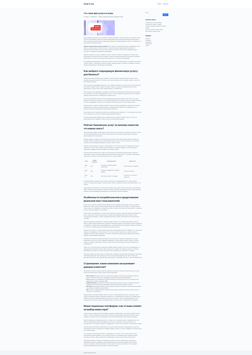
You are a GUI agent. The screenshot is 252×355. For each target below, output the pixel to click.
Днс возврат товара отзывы (152, 31)
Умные (121, 16)
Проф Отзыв (89, 4)
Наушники (105, 16)
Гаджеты (100, 16)
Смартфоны (165, 3)
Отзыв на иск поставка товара (153, 22)
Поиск (146, 12)
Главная (159, 3)
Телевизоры (117, 16)
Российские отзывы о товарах (153, 24)
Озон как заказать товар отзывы (154, 29)
